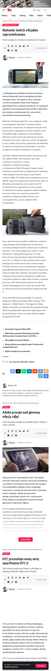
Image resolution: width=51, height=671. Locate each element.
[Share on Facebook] (8, 46)
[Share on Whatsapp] (16, 46)
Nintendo (24, 362)
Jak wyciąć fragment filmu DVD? (18, 329)
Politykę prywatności (11, 667)
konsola (16, 362)
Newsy (14, 25)
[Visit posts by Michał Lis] (5, 57)
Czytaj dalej (25, 539)
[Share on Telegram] (27, 46)
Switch (31, 362)
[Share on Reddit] (24, 46)
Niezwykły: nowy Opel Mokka (17, 340)
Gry (11, 362)
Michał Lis (12, 57)
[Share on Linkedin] (20, 46)
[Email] (8, 50)
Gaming (7, 25)
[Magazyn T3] (9, 10)
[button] (41, 666)
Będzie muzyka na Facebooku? (17, 351)
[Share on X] (12, 46)
